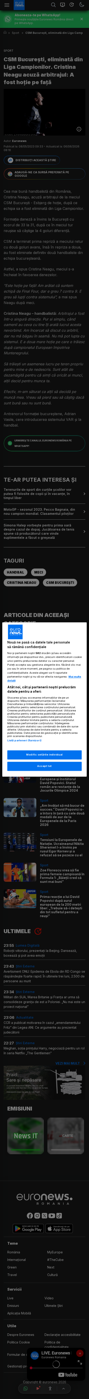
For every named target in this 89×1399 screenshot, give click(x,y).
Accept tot (44, 766)
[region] (44, 699)
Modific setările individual (44, 754)
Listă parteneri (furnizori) (24, 740)
